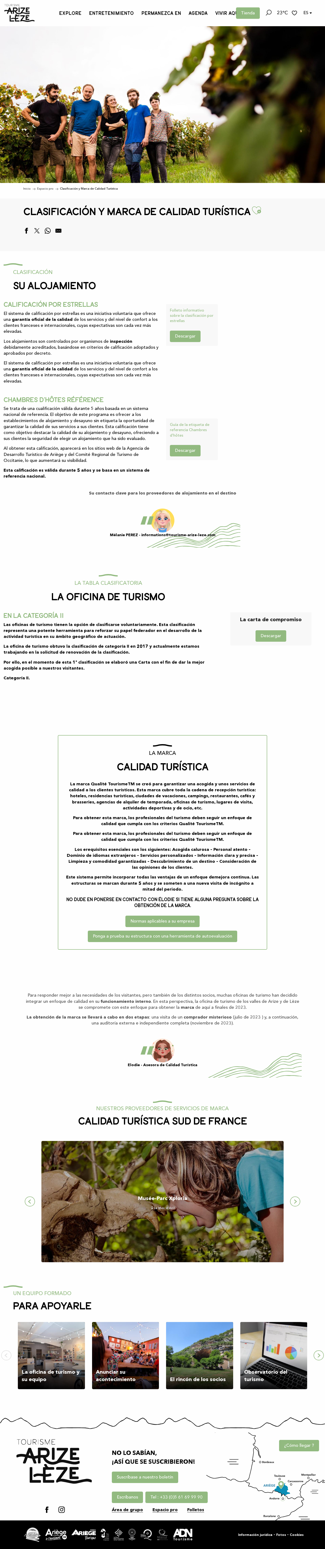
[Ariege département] (56, 1534)
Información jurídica (255, 1535)
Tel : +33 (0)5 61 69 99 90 (176, 1497)
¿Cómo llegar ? (299, 1445)
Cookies (297, 1535)
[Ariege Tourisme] (83, 1535)
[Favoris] (295, 13)
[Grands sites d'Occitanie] (132, 1534)
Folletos (195, 1510)
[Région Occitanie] (118, 1534)
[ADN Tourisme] (183, 1534)
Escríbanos (127, 1497)
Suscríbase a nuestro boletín (145, 1477)
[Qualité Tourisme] (163, 1534)
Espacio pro (165, 1510)
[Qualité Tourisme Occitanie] (146, 1534)
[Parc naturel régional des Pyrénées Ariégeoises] (104, 1534)
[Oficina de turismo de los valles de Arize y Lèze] (19, 13)
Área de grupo (127, 1510)
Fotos (281, 1535)
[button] (268, 13)
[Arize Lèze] (32, 1534)
